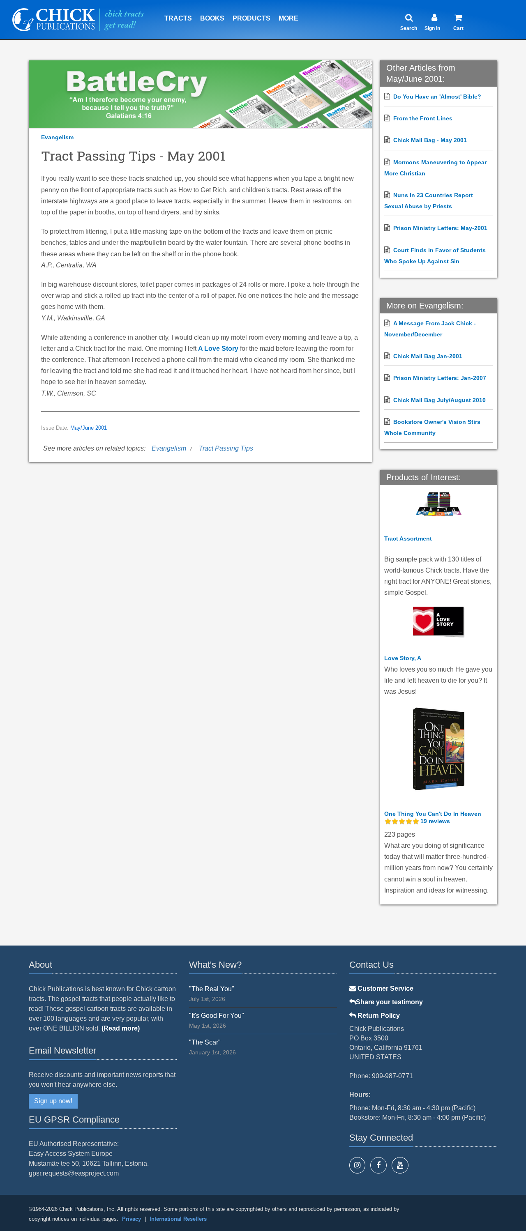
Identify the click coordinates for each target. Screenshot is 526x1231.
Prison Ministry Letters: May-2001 (440, 228)
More (288, 18)
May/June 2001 (88, 428)
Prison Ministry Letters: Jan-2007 (439, 378)
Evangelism (57, 137)
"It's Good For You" (216, 1015)
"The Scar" (205, 1042)
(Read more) (121, 1028)
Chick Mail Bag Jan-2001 (427, 356)
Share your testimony (389, 1002)
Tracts (178, 18)
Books (212, 18)
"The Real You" (211, 988)
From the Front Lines (422, 118)
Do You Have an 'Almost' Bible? (437, 96)
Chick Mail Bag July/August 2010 (439, 400)
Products (251, 18)
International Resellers (178, 1219)
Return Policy (378, 1015)
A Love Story (218, 348)
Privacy (131, 1219)
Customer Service (384, 988)
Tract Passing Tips (226, 448)
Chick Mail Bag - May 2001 (430, 140)
